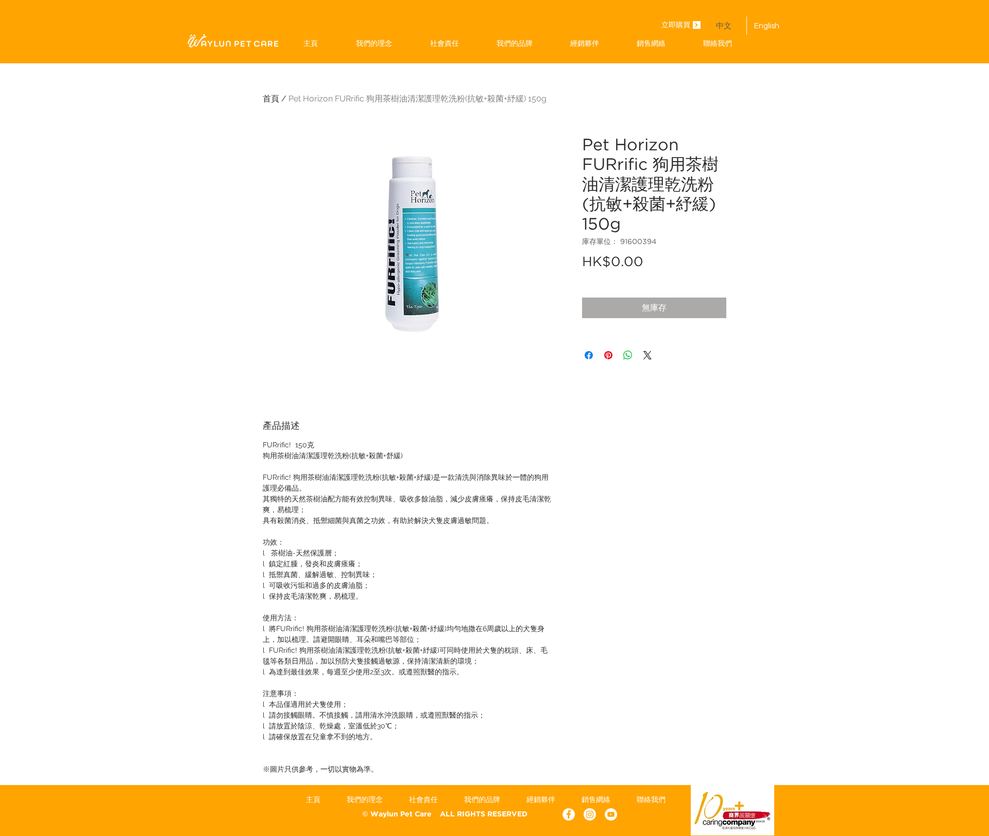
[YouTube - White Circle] (611, 814)
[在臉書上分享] (589, 355)
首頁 (271, 98)
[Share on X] (647, 355)
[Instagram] (590, 814)
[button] (514, 43)
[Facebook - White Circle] (568, 814)
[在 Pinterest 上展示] (608, 355)
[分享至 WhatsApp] (628, 355)
